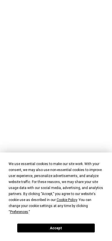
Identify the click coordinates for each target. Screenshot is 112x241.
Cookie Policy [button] (67, 200)
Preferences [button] (19, 212)
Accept (56, 228)
